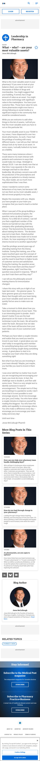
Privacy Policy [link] (18, 734)
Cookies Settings (20, 752)
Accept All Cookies (20, 757)
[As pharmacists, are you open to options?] (20, 538)
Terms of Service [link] (30, 734)
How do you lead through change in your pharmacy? (18, 511)
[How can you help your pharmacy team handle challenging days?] (20, 446)
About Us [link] (9, 729)
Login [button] (10, 11)
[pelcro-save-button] (36, 48)
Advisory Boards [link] (28, 729)
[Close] (37, 740)
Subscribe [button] (20, 684)
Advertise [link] (18, 729)
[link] (4, 575)
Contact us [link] (8, 734)
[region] (20, 749)
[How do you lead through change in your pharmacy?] (20, 496)
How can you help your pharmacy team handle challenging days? (20, 461)
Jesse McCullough (20, 610)
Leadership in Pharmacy (19, 38)
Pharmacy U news (9, 644)
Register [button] (30, 11)
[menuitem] (4, 575)
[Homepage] (3, 3)
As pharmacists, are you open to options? (17, 554)
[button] (36, 3)
